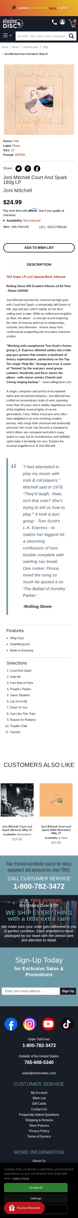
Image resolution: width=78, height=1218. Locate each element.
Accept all (35, 1187)
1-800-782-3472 (39, 886)
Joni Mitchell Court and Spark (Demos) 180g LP (17, 828)
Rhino (16, 145)
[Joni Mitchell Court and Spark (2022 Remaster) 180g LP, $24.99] (56, 800)
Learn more (20, 1178)
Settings (35, 1198)
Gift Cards (39, 1103)
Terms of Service (39, 1136)
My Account (39, 1092)
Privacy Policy (39, 1131)
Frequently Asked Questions (39, 1114)
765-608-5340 (39, 1062)
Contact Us (39, 1109)
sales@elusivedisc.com (39, 1073)
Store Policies (39, 1125)
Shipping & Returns (39, 1120)
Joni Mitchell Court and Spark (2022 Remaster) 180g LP (56, 830)
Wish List (39, 1098)
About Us (39, 1161)
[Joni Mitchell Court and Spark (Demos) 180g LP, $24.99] (17, 800)
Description (39, 265)
